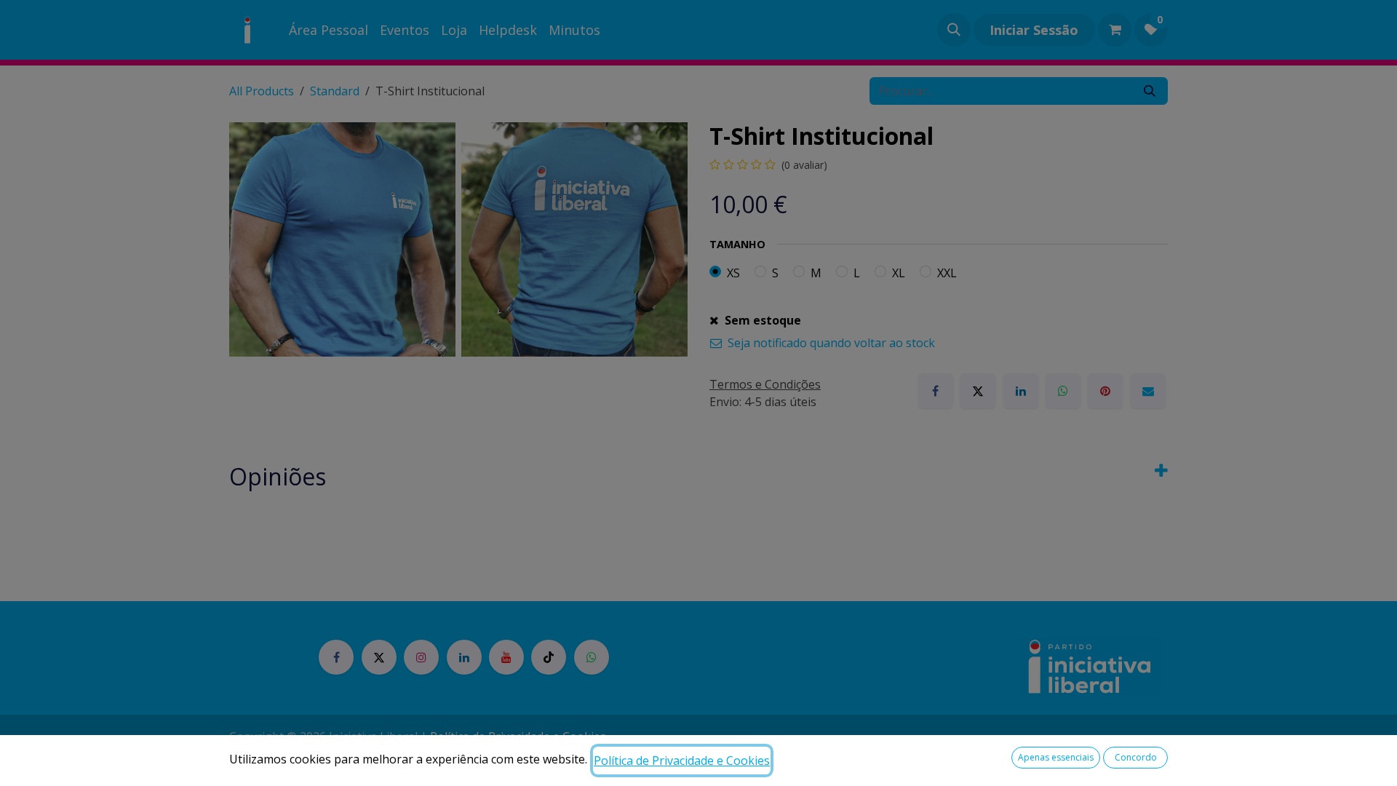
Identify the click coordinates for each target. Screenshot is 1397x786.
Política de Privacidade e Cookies (682, 761)
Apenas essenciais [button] (1056, 757)
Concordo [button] (1136, 757)
